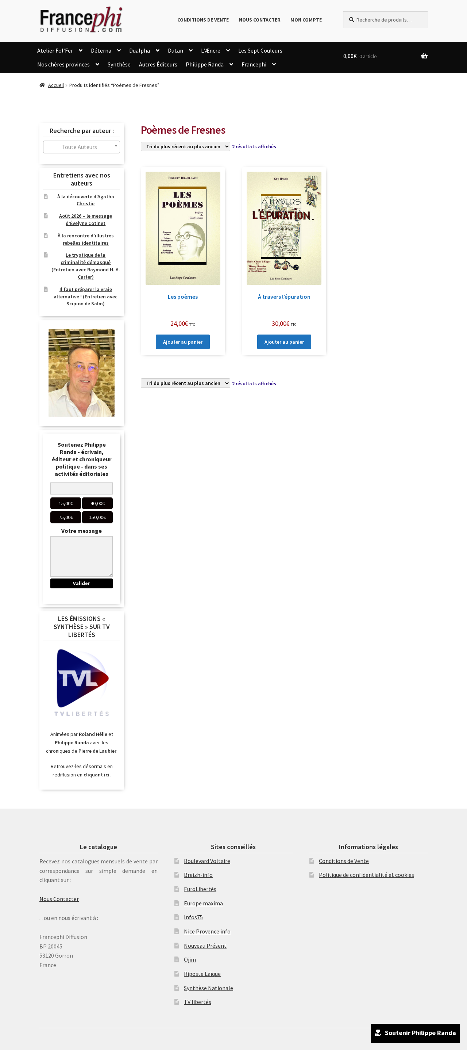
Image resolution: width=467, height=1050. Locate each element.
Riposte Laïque (202, 973)
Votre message (81, 530)
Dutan (175, 50)
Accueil (56, 85)
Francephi (254, 64)
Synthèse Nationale (208, 988)
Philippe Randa (205, 64)
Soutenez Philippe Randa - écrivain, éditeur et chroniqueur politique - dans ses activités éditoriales (81, 459)
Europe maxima (203, 903)
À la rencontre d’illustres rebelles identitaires (86, 239)
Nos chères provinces (63, 64)
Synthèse (119, 64)
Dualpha (139, 50)
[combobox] (81, 147)
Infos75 (193, 917)
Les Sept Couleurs (260, 50)
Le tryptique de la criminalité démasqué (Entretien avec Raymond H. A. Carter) (85, 266)
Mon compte (306, 19)
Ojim (190, 959)
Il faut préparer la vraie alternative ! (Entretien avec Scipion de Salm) (85, 296)
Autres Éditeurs (158, 64)
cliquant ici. (97, 774)
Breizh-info (198, 874)
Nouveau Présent (205, 945)
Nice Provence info (207, 931)
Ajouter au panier (182, 342)
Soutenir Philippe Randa (420, 1032)
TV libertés (197, 1001)
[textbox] (81, 147)
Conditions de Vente (203, 19)
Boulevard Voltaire (207, 860)
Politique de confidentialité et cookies (366, 874)
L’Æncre (210, 50)
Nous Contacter (260, 19)
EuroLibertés (200, 889)
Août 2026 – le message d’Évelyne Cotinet (85, 219)
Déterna (101, 50)
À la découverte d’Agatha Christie (85, 200)
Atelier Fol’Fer (55, 50)
